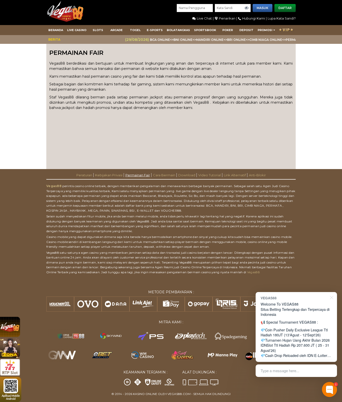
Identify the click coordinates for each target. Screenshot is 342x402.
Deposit (246, 30)
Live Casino (76, 30)
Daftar (285, 8)
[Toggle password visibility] (247, 8)
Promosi (265, 30)
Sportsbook (205, 30)
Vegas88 (54, 186)
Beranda (55, 30)
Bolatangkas (178, 30)
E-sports (155, 30)
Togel (135, 30)
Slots (98, 30)
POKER (227, 30)
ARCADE (116, 30)
